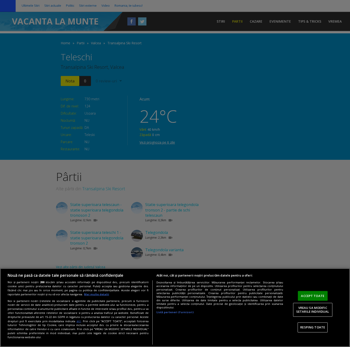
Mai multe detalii (96, 294)
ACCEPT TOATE (312, 296)
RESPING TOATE (312, 327)
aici (78, 321)
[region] (175, 307)
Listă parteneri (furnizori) (175, 312)
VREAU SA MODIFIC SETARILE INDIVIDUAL (312, 310)
